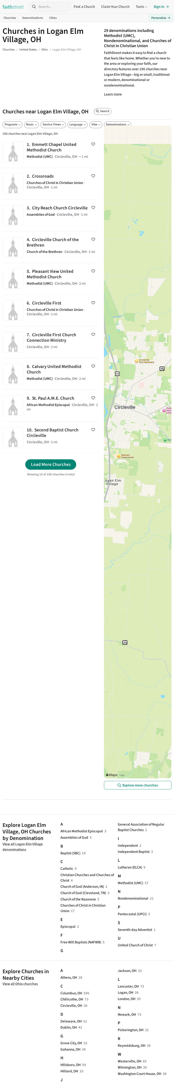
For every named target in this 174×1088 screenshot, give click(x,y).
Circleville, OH (71, 1005)
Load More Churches (51, 464)
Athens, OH (68, 977)
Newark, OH (127, 1014)
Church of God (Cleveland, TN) (83, 893)
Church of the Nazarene (78, 899)
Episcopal (68, 926)
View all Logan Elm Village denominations (23, 846)
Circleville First (51, 310)
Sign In (159, 6)
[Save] (93, 144)
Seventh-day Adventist (135, 929)
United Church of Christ (135, 945)
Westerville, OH (129, 1061)
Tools (140, 6)
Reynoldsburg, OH (131, 1045)
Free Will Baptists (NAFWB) (80, 942)
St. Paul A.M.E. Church (51, 405)
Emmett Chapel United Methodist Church (51, 152)
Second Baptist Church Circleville (51, 437)
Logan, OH (125, 992)
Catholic (66, 868)
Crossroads (51, 183)
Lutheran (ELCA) (130, 867)
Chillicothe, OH (71, 999)
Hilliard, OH (69, 1071)
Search (104, 111)
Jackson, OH (127, 970)
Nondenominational (133, 898)
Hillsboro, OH (70, 1064)
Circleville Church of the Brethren (51, 247)
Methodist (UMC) (130, 883)
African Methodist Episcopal (81, 831)
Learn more (113, 94)
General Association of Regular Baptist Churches (141, 827)
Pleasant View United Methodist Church (51, 279)
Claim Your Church (115, 6)
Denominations (32, 18)
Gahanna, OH (70, 1049)
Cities (53, 18)
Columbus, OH (71, 993)
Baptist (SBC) (70, 853)
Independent (128, 845)
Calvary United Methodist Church (51, 374)
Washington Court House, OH (139, 1073)
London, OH (126, 999)
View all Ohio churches (20, 983)
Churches (10, 18)
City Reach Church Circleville (51, 215)
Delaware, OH (71, 1021)
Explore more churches (140, 785)
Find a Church (84, 6)
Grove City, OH (71, 1043)
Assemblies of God (74, 837)
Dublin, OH (68, 1027)
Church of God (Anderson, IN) (82, 886)
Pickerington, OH (130, 1030)
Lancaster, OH (128, 986)
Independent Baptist (134, 851)
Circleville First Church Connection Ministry (51, 342)
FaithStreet (13, 7)
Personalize (160, 18)
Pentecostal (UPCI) (132, 914)
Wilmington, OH (130, 1067)
